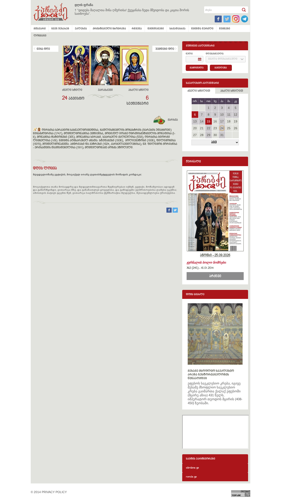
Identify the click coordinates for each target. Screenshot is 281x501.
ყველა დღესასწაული (222, 59)
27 (195, 135)
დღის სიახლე (195, 294)
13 (195, 121)
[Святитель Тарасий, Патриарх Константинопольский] (35, 130)
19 (235, 121)
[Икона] (39, 130)
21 (202, 128)
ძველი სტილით (198, 91)
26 (235, 128)
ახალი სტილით (231, 91)
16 (215, 121)
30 (215, 135)
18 (229, 121)
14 (202, 121)
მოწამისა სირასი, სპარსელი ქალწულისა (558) (109, 137)
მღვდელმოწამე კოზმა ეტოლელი (109, 147)
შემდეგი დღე (164, 49)
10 (222, 114)
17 (222, 121)
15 (208, 121)
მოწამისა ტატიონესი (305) (56, 137)
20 (195, 128)
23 (215, 128)
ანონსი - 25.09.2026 (215, 255)
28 (202, 135)
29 (208, 135)
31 (222, 135)
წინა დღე (43, 49)
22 (208, 128)
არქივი (215, 276)
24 (222, 128)
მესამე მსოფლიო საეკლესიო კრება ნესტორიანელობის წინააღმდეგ (211, 374)
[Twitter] (175, 211)
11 (229, 114)
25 (229, 128)
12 (235, 114)
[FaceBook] (169, 211)
